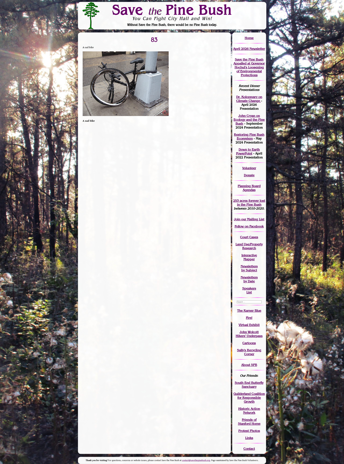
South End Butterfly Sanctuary (249, 385)
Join (237, 219)
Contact (249, 449)
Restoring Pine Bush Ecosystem (249, 136)
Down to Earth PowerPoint (248, 151)
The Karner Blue (249, 310)
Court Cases (249, 237)
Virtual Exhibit (249, 325)
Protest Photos (249, 431)
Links (249, 438)
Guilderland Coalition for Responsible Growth (249, 397)
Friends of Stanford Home (249, 422)
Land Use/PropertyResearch (249, 246)
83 (154, 39)
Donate (249, 175)
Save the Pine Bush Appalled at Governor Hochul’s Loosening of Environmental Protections (249, 67)
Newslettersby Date (249, 279)
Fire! (249, 318)
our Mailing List (252, 219)
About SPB (249, 365)
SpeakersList (249, 290)
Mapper (249, 259)
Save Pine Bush (172, 9)
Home (249, 38)
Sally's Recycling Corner (249, 352)
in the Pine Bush (251, 202)
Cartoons (249, 343)
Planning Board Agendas (249, 188)
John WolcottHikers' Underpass (249, 334)
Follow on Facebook (249, 226)
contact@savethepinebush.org (196, 460)
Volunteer (249, 168)
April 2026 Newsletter (249, 49)
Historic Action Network (249, 410)
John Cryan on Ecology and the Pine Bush (249, 119)
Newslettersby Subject (249, 268)
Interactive (249, 255)
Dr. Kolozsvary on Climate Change (249, 99)
